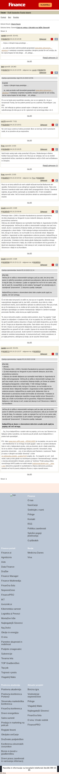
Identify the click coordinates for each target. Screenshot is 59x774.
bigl (2, 67)
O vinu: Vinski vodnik (38, 720)
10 (56, 73)
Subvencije (6, 654)
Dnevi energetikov (10, 713)
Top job (4, 668)
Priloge (31, 514)
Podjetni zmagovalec (11, 649)
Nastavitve (16, 13)
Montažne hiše (8, 618)
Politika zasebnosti (37, 528)
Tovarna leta (7, 658)
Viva (30, 557)
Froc (3, 146)
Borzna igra (33, 689)
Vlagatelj (45, 5)
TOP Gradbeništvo (10, 663)
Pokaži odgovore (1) (50, 58)
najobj (3, 36)
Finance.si (6, 553)
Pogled (3, 17)
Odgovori (42, 39)
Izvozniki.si (6, 604)
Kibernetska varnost (11, 609)
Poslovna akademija (11, 689)
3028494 (5, 125)
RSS (30, 524)
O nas (30, 500)
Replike (16, 17)
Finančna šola (8, 585)
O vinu (4, 637)
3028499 (5, 149)
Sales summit (7, 718)
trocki (3, 208)
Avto (3, 562)
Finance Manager (9, 576)
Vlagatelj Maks (8, 677)
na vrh (29, 61)
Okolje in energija (9, 632)
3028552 (36, 262)
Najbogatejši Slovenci (12, 623)
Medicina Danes (35, 553)
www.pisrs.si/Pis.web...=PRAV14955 (22, 441)
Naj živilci (6, 628)
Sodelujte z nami (36, 510)
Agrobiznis (6, 557)
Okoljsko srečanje (10, 734)
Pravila (22, 13)
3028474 (5, 70)
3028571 (5, 351)
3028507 (5, 178)
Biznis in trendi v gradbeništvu (9, 752)
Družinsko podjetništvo (12, 739)
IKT (3, 599)
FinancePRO (7, 595)
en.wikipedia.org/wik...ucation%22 (14, 456)
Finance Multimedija (11, 581)
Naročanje (33, 505)
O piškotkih (33, 540)
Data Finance (7, 567)
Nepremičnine (8, 590)
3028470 (5, 39)
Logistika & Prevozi (10, 614)
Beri (9, 17)
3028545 (5, 212)
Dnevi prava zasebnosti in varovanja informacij (12, 759)
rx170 (3, 121)
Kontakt (31, 519)
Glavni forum (16, 24)
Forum (3, 13)
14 (56, 39)
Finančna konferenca (11, 708)
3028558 (5, 262)
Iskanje (28, 13)
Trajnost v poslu (9, 672)
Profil (9, 13)
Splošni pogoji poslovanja (35, 534)
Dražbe (4, 571)
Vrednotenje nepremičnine (34, 695)
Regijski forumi (8, 730)
